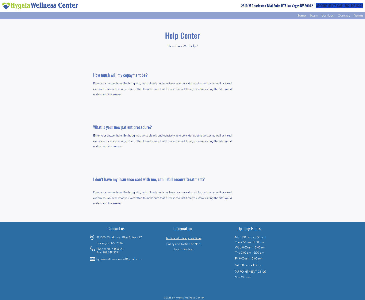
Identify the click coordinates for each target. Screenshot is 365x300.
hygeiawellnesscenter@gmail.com (119, 259)
